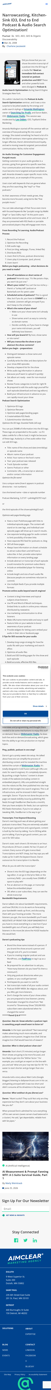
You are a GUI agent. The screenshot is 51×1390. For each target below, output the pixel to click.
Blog (5, 1344)
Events (6, 1355)
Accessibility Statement (38, 1374)
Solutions (7, 1328)
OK (25, 714)
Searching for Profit (21, 112)
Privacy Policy (20, 1374)
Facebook (31, 1355)
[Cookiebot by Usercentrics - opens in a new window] (38, 667)
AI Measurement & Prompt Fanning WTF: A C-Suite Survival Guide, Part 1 (25, 1175)
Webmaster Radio (16, 116)
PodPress (26, 958)
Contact (30, 1344)
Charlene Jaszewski (16, 46)
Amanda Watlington (34, 109)
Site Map (7, 1374)
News (5, 1350)
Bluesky (30, 1366)
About (29, 1328)
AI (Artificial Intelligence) (18, 1165)
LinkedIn (30, 1350)
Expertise (31, 1334)
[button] (46, 4)
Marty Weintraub (13, 1183)
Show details (38, 706)
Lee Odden (21, 119)
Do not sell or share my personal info (25, 721)
